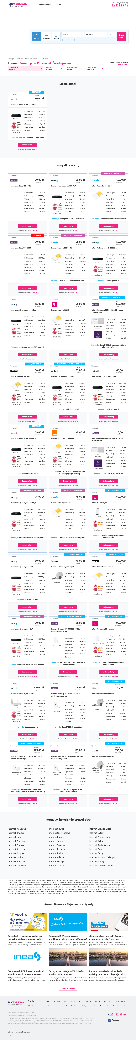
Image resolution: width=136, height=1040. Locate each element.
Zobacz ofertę (27, 145)
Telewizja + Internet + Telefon (81, 1001)
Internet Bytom (96, 833)
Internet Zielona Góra (99, 837)
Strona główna (12, 59)
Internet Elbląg (96, 861)
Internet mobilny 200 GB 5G (61, 248)
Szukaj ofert (121, 36)
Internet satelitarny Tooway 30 (62, 567)
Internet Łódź (14, 837)
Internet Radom (56, 837)
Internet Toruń (55, 841)
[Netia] (18, 99)
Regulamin (74, 1006)
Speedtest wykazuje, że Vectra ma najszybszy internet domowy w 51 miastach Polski (25, 938)
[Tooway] (59, 561)
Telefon (97, 1001)
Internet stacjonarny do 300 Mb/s (23, 105)
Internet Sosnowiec (58, 845)
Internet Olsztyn (56, 861)
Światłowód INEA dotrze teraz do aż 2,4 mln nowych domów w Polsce (26, 973)
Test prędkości (53, 1006)
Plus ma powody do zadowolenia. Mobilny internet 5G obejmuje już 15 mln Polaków (107, 973)
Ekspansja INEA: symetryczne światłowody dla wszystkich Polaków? (68, 937)
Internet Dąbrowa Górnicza (102, 866)
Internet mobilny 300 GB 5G (20, 376)
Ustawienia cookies (119, 1006)
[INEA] (100, 180)
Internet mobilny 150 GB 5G (20, 186)
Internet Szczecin (16, 849)
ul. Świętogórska (43, 59)
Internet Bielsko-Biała (100, 829)
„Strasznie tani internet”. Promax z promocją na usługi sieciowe (106, 937)
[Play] (18, 180)
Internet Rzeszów (57, 849)
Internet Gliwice (56, 857)
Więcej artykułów (68, 988)
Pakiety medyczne (120, 1001)
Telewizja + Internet (60, 1001)
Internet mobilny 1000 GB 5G (103, 567)
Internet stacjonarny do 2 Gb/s (22, 694)
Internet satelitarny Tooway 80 (103, 756)
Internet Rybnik (97, 841)
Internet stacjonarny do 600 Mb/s (104, 376)
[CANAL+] (18, 370)
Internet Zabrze (56, 866)
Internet (20, 59)
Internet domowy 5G (99, 503)
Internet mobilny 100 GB (60, 310)
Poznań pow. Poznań (31, 59)
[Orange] (59, 433)
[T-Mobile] (59, 304)
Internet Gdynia (56, 829)
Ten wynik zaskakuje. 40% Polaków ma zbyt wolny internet (66, 973)
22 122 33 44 (33, 149)
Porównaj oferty (45, 4)
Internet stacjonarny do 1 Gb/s (62, 376)
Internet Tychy (96, 853)
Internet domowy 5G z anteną (103, 629)
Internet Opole (96, 849)
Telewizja (107, 1001)
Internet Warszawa (17, 829)
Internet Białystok (17, 861)
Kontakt (64, 1006)
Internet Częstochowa (59, 833)
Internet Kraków (16, 833)
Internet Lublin (15, 857)
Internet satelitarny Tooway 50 (103, 694)
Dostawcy (40, 1006)
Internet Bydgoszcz (17, 853)
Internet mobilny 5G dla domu (62, 438)
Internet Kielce (55, 853)
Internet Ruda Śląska (99, 845)
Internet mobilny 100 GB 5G (102, 186)
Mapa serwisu (104, 1006)
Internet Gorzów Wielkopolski (103, 857)
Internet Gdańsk (16, 845)
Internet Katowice (17, 866)
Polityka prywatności (89, 1006)
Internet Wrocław (16, 841)
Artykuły (60, 4)
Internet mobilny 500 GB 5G (20, 248)
